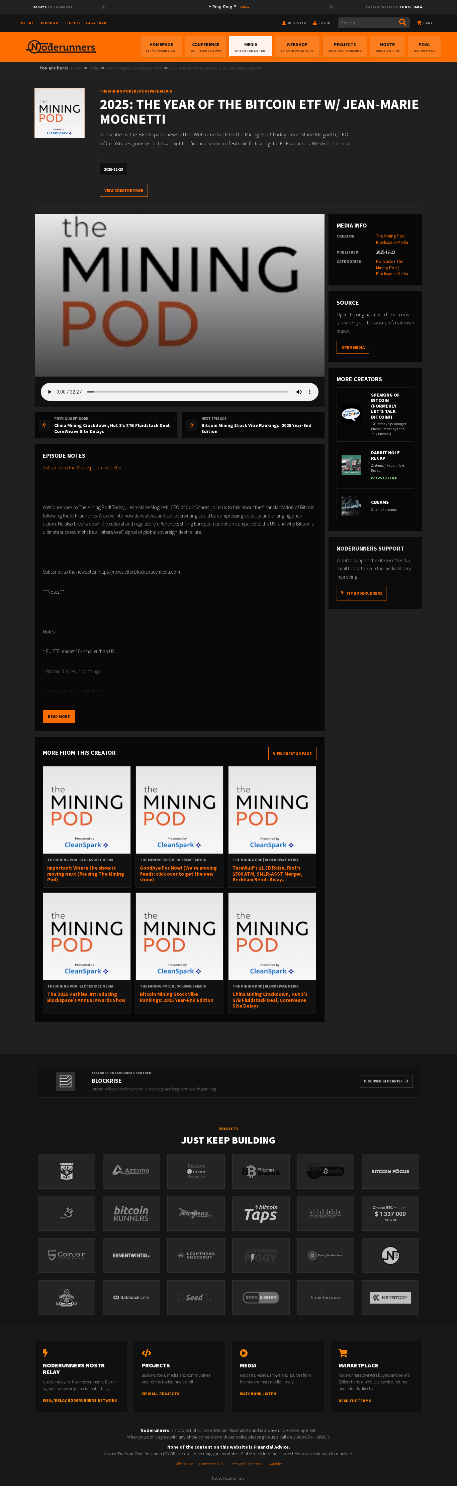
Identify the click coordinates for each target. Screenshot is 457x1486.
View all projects (160, 1393)
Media (250, 47)
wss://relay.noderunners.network (80, 1400)
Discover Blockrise (383, 1081)
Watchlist (276, 1464)
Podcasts (384, 261)
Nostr (387, 47)
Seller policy (183, 1464)
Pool (424, 47)
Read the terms (355, 1400)
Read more (59, 716)
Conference (205, 47)
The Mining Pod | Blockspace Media (134, 67)
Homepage (161, 47)
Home (76, 67)
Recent (26, 22)
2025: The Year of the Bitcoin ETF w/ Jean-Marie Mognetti (215, 67)
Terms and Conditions (246, 1464)
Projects (345, 47)
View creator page (123, 190)
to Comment (52, 7)
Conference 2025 (211, 1464)
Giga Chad (96, 22)
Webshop (297, 47)
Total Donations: (392, 7)
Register (296, 22)
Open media (353, 347)
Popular (49, 22)
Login (324, 22)
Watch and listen (258, 1393)
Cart (428, 22)
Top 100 (72, 22)
